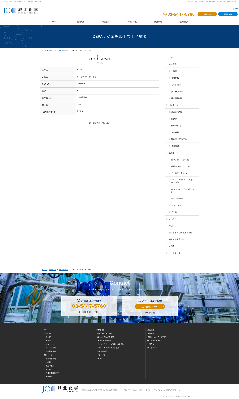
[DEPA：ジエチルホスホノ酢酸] (99, 58)
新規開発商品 (177, 198)
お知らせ (172, 226)
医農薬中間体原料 (179, 139)
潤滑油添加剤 (177, 112)
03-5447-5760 (181, 14)
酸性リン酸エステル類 (181, 166)
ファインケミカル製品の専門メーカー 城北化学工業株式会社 (22, 1)
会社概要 (172, 64)
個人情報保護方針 (176, 239)
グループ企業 (177, 91)
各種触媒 (175, 146)
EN (236, 8)
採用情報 (228, 14)
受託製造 (172, 219)
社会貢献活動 (177, 98)
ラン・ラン (176, 205)
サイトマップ (174, 253)
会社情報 (175, 78)
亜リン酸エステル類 (180, 159)
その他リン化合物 (179, 173)
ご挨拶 (174, 71)
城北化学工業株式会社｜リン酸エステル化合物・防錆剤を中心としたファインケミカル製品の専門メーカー (142, 390)
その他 (174, 212)
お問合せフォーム (150, 306)
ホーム (172, 57)
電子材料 (175, 132)
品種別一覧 (173, 153)
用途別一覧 (173, 105)
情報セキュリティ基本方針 (180, 232)
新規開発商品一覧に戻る (99, 123)
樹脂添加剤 (176, 125)
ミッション (176, 84)
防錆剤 (174, 119)
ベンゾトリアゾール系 (182, 181)
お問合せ (172, 246)
